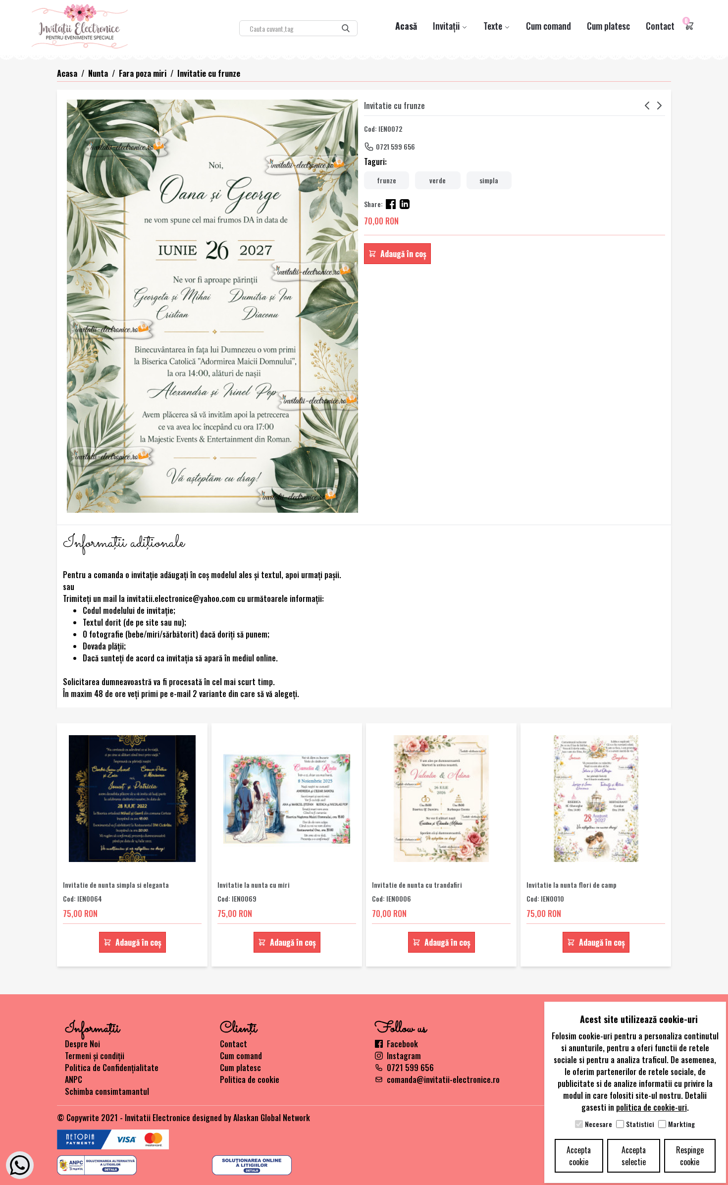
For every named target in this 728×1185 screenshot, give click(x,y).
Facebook (402, 1044)
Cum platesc (608, 25)
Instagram (404, 1056)
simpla (488, 180)
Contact (660, 25)
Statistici (640, 1124)
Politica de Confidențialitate (111, 1068)
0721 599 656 (395, 146)
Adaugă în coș (403, 254)
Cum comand (548, 25)
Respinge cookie (690, 1156)
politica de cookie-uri (651, 1107)
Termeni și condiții (94, 1056)
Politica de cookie (249, 1079)
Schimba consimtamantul (107, 1091)
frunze (386, 180)
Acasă (406, 25)
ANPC (73, 1079)
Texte (493, 25)
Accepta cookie (579, 1156)
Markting (681, 1124)
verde (437, 180)
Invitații (447, 25)
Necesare (598, 1124)
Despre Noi (82, 1044)
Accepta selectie (634, 1156)
